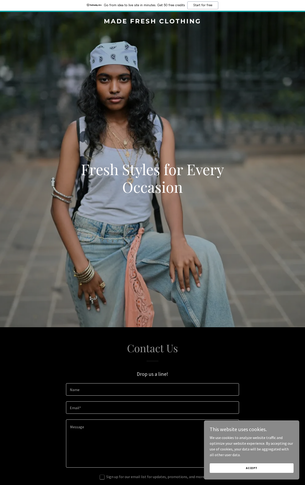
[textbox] (152, 389)
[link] (153, 22)
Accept (251, 468)
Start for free (202, 5)
